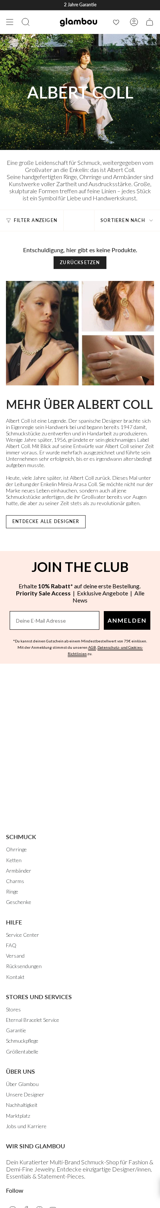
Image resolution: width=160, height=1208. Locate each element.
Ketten (14, 860)
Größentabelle (22, 1051)
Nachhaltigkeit (22, 1105)
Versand (15, 955)
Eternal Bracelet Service (32, 1020)
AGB (92, 647)
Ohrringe (16, 849)
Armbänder (18, 870)
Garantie (16, 1030)
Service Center (22, 935)
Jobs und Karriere (26, 1126)
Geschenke (18, 902)
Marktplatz (18, 1115)
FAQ (11, 945)
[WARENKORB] (149, 22)
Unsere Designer (25, 1094)
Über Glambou (22, 1084)
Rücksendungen (24, 966)
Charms (15, 881)
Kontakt (15, 977)
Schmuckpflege (22, 1041)
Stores (13, 1009)
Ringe (12, 891)
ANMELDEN (127, 620)
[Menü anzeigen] (9, 22)
